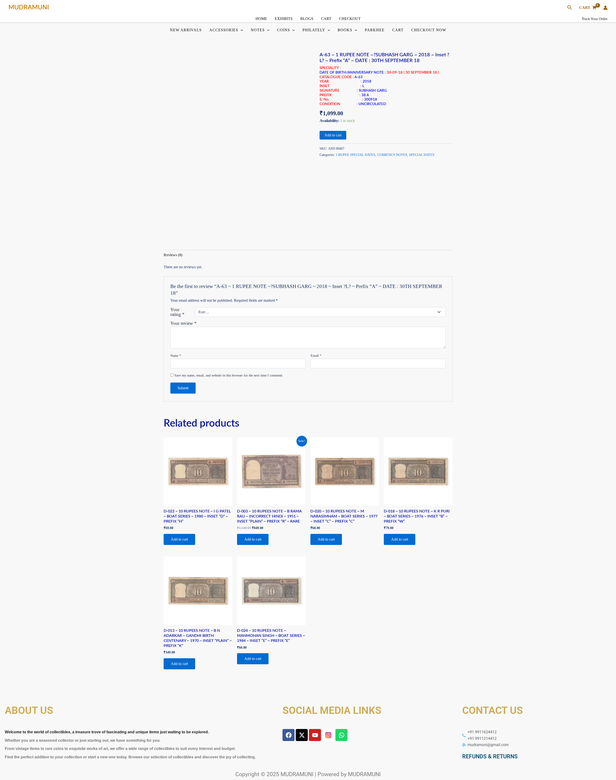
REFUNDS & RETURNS (490, 756)
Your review (183, 323)
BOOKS (345, 30)
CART (326, 19)
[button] (569, 7)
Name (175, 356)
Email (316, 356)
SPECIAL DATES (421, 155)
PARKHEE (375, 30)
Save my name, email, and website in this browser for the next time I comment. (228, 375)
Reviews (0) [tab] (173, 255)
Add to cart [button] (179, 539)
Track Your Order (595, 19)
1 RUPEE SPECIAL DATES (355, 155)
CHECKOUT (350, 19)
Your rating (177, 312)
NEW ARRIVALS (186, 30)
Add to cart (332, 135)
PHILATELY (313, 30)
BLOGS (306, 19)
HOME (261, 19)
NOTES (258, 30)
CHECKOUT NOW (428, 30)
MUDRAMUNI (28, 7)
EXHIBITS (284, 19)
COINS (283, 30)
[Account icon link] (605, 8)
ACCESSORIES (223, 30)
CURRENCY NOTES (392, 155)
